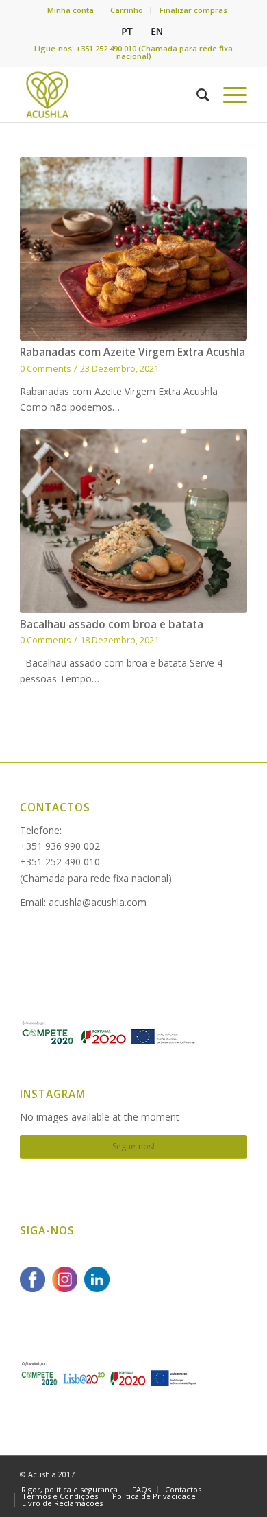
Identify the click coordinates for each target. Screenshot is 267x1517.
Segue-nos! (133, 1146)
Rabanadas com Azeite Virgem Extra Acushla (132, 352)
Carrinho (126, 10)
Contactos (55, 807)
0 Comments (45, 368)
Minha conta (70, 10)
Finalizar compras (193, 10)
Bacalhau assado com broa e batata (111, 624)
